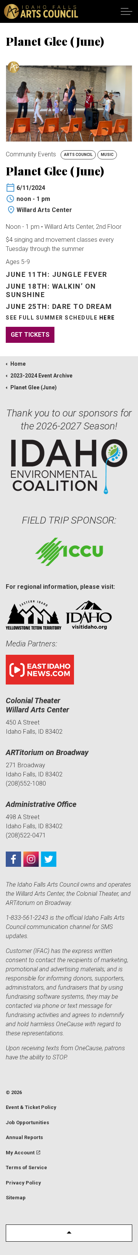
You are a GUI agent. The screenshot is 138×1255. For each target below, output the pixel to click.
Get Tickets (30, 334)
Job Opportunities (27, 1122)
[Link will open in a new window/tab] (13, 859)
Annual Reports (24, 1137)
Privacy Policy (23, 1183)
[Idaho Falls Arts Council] (41, 11)
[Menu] (126, 11)
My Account (20, 1152)
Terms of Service (26, 1167)
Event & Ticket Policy (31, 1107)
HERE (107, 318)
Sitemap (16, 1197)
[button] (69, 1233)
